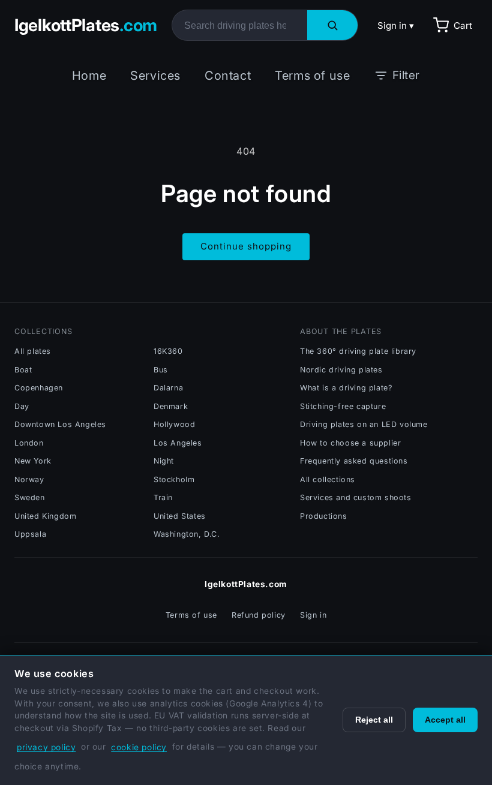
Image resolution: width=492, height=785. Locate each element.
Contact (228, 75)
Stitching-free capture (343, 406)
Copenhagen (38, 387)
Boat (23, 369)
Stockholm (174, 479)
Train (163, 497)
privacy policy (46, 747)
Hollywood (174, 424)
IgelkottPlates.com (246, 584)
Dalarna (168, 387)
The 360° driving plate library (358, 351)
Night (164, 460)
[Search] (332, 25)
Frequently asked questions (354, 460)
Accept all (445, 719)
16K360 (168, 351)
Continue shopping (246, 246)
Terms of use (312, 75)
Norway (29, 479)
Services (155, 75)
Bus (161, 369)
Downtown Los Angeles (60, 424)
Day (21, 406)
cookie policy (139, 747)
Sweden (29, 497)
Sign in (313, 614)
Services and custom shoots (356, 497)
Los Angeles (178, 442)
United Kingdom (45, 516)
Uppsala (30, 534)
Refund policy (259, 614)
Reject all (374, 719)
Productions (323, 516)
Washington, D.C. (187, 534)
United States (180, 516)
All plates (32, 351)
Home (89, 75)
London (29, 442)
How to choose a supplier (350, 442)
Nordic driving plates (341, 369)
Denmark (171, 406)
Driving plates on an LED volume (364, 424)
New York (33, 460)
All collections (327, 479)
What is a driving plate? (346, 387)
